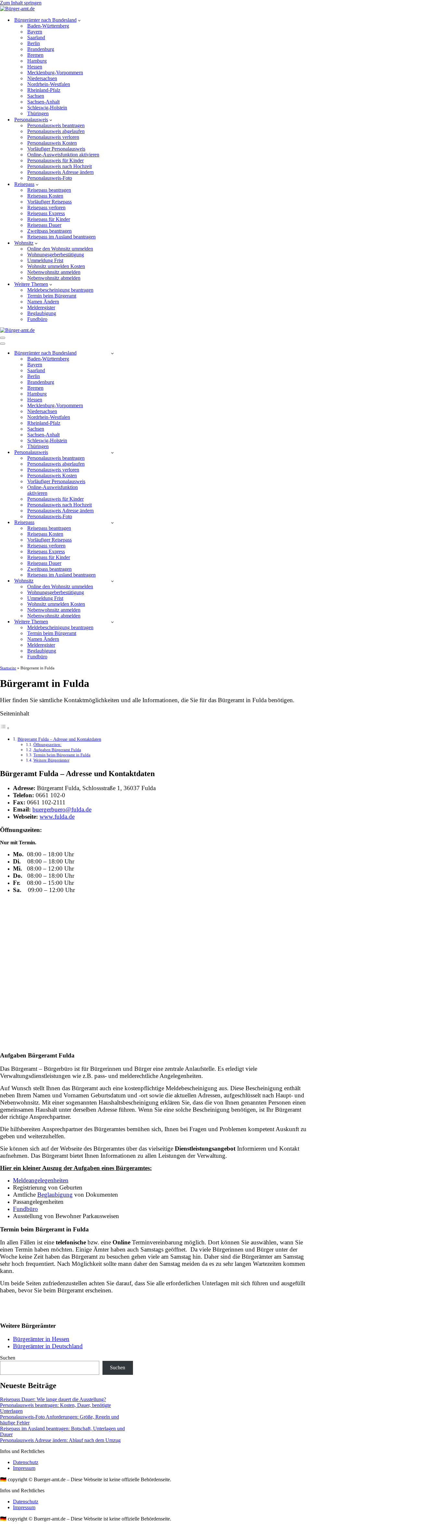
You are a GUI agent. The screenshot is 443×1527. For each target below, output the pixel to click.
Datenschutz (25, 1462)
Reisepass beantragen (49, 190)
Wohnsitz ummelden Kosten (56, 266)
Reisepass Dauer (44, 225)
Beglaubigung (41, 313)
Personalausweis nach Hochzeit (59, 166)
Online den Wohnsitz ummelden (60, 248)
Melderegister (41, 307)
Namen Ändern (43, 301)
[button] (79, 20)
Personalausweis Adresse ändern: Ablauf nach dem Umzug (60, 1440)
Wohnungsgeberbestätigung (55, 254)
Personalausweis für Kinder (55, 160)
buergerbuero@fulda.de (61, 809)
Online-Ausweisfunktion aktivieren (63, 154)
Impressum (24, 1468)
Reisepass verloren (46, 207)
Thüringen (38, 113)
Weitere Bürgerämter (51, 760)
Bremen (35, 55)
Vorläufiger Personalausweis (56, 149)
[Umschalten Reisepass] (112, 522)
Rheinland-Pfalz (43, 90)
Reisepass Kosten (45, 196)
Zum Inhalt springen (21, 3)
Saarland (36, 37)
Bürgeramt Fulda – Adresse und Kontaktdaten (59, 739)
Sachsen (35, 96)
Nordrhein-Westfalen (48, 84)
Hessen (34, 66)
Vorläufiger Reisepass (49, 201)
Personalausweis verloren (53, 137)
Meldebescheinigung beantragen (60, 290)
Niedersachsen (42, 78)
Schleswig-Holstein (47, 107)
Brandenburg (40, 49)
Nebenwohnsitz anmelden (53, 272)
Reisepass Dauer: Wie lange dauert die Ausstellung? (53, 1399)
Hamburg (37, 61)
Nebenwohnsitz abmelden (53, 278)
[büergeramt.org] (17, 8)
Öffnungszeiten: (47, 744)
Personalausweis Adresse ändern (60, 172)
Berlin (33, 43)
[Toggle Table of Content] (5, 728)
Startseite (8, 668)
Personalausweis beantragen (56, 125)
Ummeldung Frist (45, 260)
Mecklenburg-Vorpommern (55, 72)
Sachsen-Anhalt (43, 101)
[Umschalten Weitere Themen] (112, 622)
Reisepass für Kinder (48, 219)
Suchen (7, 1358)
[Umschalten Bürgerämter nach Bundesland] (112, 353)
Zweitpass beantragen (49, 231)
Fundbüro (37, 319)
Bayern (34, 31)
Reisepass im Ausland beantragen (61, 236)
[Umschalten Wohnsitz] (112, 581)
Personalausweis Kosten (52, 143)
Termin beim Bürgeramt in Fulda (61, 754)
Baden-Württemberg (48, 26)
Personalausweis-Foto (49, 178)
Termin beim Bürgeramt (51, 296)
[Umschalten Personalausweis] (112, 452)
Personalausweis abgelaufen (56, 131)
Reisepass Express (46, 213)
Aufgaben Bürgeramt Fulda (57, 749)
